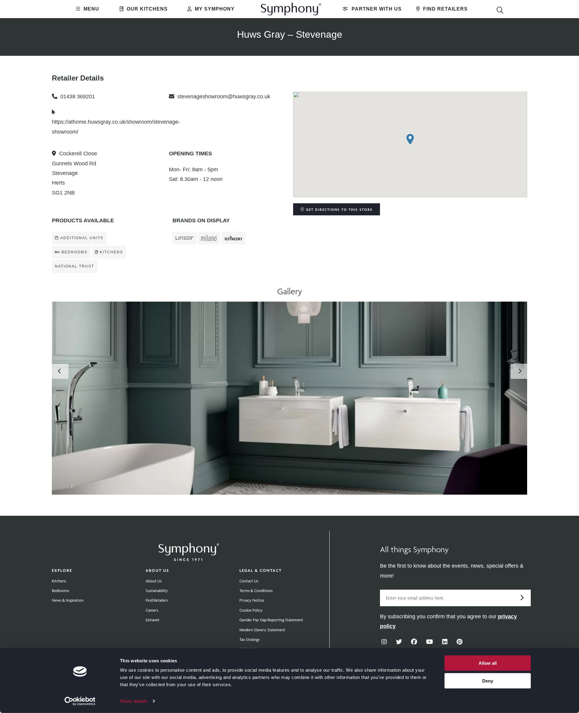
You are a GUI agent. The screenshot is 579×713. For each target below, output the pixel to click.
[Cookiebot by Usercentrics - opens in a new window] (80, 701)
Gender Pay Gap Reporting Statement (271, 619)
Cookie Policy (251, 610)
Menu (90, 8)
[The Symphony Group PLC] (189, 548)
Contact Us (248, 580)
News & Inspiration (68, 600)
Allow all (488, 663)
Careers (152, 610)
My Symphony (214, 8)
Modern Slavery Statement (262, 629)
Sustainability (157, 590)
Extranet (153, 619)
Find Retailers (445, 8)
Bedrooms (60, 590)
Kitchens (59, 580)
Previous (59, 371)
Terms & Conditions (256, 590)
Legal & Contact (260, 570)
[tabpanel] (289, 398)
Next (520, 371)
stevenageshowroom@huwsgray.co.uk (223, 96)
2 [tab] (289, 480)
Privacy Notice (251, 600)
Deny (487, 680)
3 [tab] (298, 480)
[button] (410, 139)
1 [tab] (281, 480)
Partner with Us (376, 8)
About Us (157, 570)
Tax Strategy (249, 639)
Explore (62, 570)
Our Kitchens (146, 8)
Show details (133, 701)
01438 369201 (77, 96)
